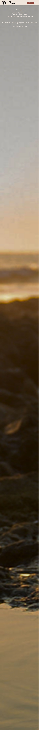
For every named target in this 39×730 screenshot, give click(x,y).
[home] (8, 3)
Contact (30, 2)
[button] (36, 3)
